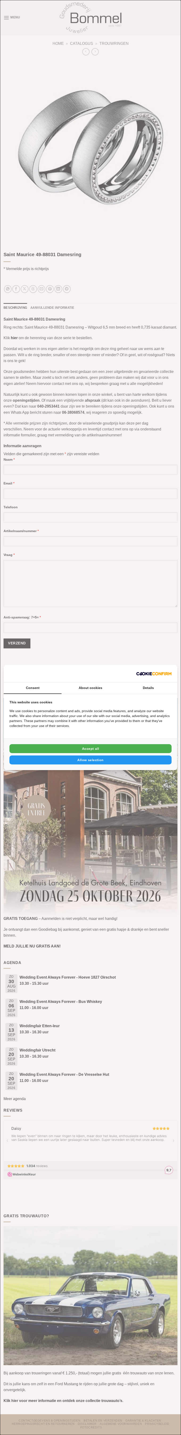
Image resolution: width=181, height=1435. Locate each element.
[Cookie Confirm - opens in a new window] (154, 673)
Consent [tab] (33, 688)
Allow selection (90, 760)
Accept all (90, 749)
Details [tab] (148, 688)
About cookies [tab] (90, 688)
